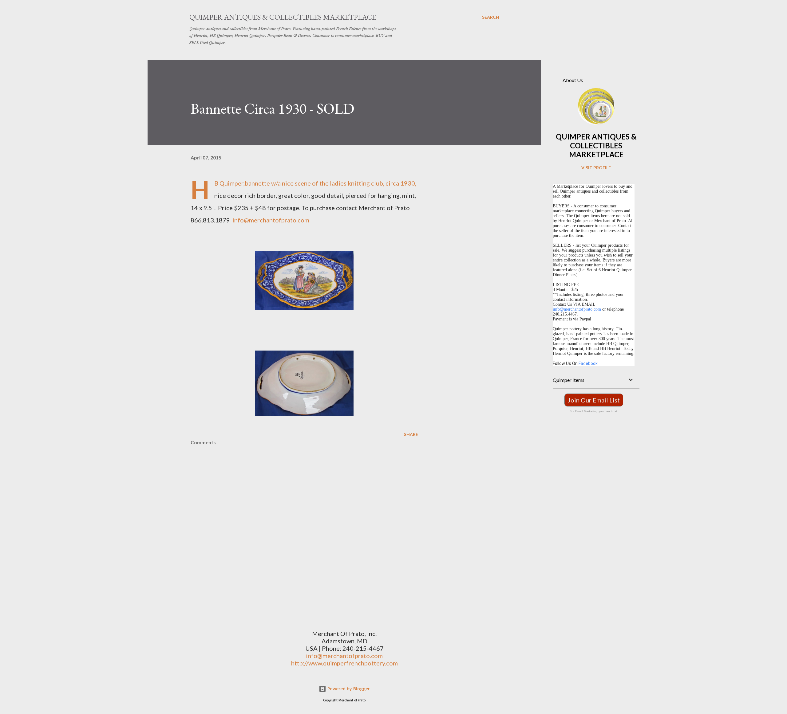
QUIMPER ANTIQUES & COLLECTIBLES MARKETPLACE (596, 145)
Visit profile (596, 167)
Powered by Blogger (348, 689)
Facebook (588, 363)
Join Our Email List (594, 400)
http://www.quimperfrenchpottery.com (344, 663)
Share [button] (411, 434)
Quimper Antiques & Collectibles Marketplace (282, 17)
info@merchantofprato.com (270, 220)
